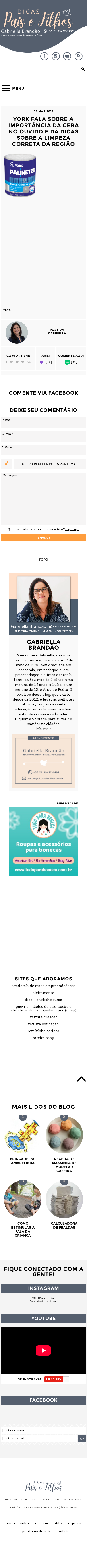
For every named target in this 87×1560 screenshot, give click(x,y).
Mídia (58, 1523)
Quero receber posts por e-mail (50, 464)
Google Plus (11, 362)
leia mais (43, 729)
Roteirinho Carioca (44, 1031)
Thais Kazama (31, 1507)
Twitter (17, 362)
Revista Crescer (43, 1017)
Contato (63, 1531)
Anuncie (41, 1523)
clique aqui (72, 529)
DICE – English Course (43, 1000)
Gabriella (57, 333)
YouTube (67, 56)
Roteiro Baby (43, 1038)
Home (11, 1523)
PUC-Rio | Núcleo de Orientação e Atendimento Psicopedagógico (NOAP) (44, 1008)
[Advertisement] (43, 251)
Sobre (25, 1523)
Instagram (56, 56)
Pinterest (22, 362)
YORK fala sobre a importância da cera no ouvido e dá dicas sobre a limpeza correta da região (43, 131)
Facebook (44, 56)
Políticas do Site (36, 1531)
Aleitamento (43, 993)
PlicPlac (71, 1507)
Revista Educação (43, 1024)
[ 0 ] (49, 362)
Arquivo (74, 1523)
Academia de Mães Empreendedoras (43, 986)
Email (29, 362)
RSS (79, 56)
